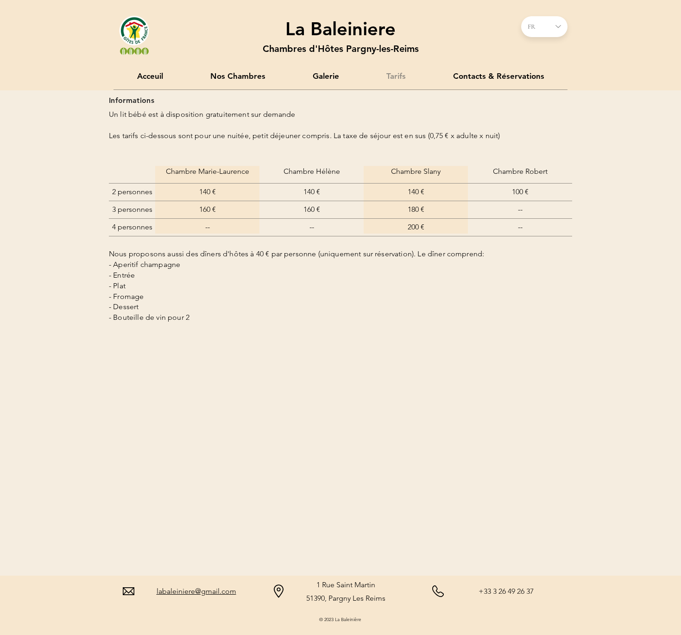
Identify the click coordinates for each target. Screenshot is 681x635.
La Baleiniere (340, 29)
